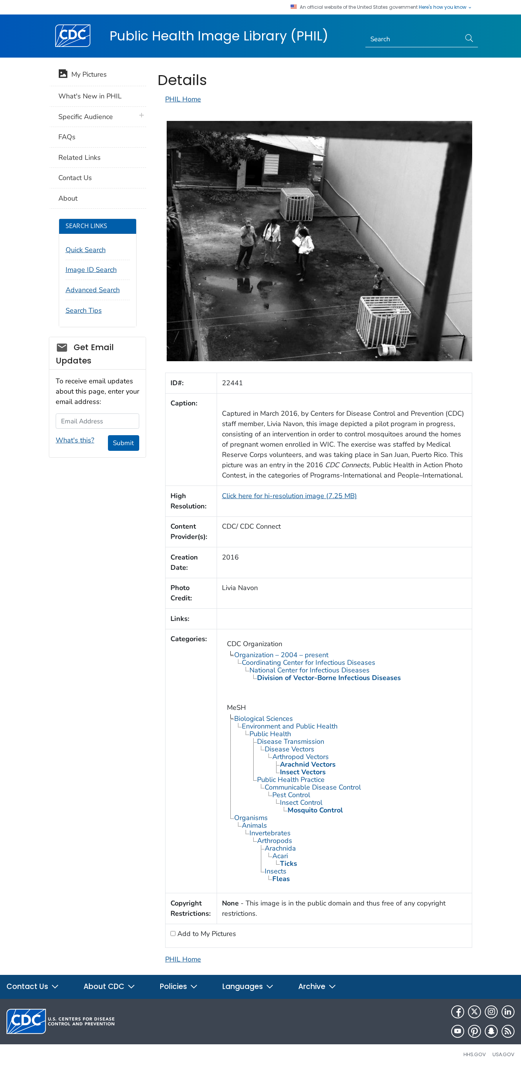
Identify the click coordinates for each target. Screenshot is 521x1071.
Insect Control (301, 802)
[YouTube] (457, 1031)
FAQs (67, 137)
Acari (280, 855)
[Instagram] (491, 1011)
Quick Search (86, 249)
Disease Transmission (290, 741)
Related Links (79, 157)
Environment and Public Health (290, 726)
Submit (123, 443)
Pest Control (291, 794)
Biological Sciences (263, 718)
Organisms (251, 817)
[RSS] (508, 1031)
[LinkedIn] (508, 1011)
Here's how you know (443, 7)
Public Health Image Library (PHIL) (218, 35)
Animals (254, 825)
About (67, 198)
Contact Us (75, 177)
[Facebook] (457, 1011)
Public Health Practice (291, 779)
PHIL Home (183, 99)
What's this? (75, 440)
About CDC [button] (105, 986)
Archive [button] (312, 986)
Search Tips (84, 310)
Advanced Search (93, 289)
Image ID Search (91, 269)
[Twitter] (474, 1011)
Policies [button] (174, 986)
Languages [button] (243, 986)
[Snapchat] (491, 1031)
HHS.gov (474, 1054)
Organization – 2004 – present (281, 654)
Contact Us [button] (28, 986)
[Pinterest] (474, 1031)
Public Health (270, 733)
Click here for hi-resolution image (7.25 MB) (289, 495)
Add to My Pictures (205, 933)
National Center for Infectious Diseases (309, 670)
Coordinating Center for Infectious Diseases (308, 662)
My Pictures (87, 74)
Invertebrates (270, 833)
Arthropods (274, 840)
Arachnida (280, 848)
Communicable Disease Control (313, 787)
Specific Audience (85, 116)
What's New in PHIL (90, 96)
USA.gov (503, 1054)
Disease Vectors (289, 749)
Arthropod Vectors (300, 756)
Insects (275, 871)
